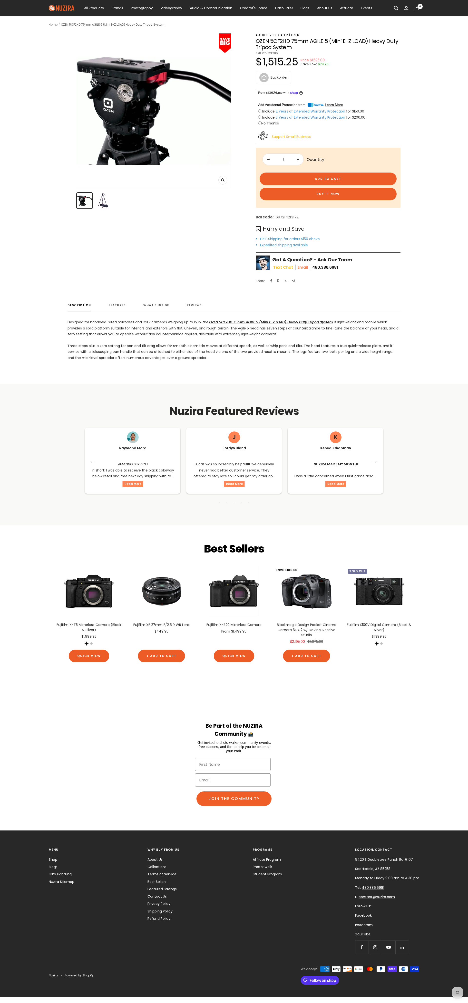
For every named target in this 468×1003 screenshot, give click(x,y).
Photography (142, 8)
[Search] (396, 8)
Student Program (267, 874)
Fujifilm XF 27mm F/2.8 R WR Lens (161, 624)
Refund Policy (158, 918)
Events (366, 8)
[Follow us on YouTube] (388, 947)
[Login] (406, 8)
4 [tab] (241, 502)
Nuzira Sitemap (61, 881)
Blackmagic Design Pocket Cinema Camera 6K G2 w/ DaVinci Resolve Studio (306, 629)
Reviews (194, 305)
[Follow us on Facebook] (362, 947)
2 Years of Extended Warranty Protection (311, 111)
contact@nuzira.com (377, 896)
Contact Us (157, 896)
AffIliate (346, 8)
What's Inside (156, 305)
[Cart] (416, 8)
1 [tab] (219, 502)
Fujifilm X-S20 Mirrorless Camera (234, 624)
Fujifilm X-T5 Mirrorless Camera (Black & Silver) (89, 627)
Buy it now (328, 194)
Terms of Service (161, 874)
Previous (93, 460)
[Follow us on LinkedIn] (402, 947)
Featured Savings (162, 889)
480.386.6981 (325, 267)
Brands (117, 8)
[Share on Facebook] (271, 281)
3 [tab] (234, 502)
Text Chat (283, 267)
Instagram (364, 924)
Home (53, 24)
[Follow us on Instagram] (375, 947)
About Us (324, 8)
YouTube (362, 934)
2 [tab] (226, 502)
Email (302, 267)
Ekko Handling (60, 874)
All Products (94, 8)
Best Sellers (156, 881)
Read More (133, 484)
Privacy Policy (158, 903)
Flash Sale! (284, 8)
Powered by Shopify (79, 975)
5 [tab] (248, 502)
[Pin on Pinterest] (278, 281)
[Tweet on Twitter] (285, 281)
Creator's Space (253, 8)
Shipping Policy (160, 911)
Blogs (305, 8)
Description (79, 305)
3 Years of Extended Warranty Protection (311, 117)
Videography (171, 8)
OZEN (295, 35)
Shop (53, 859)
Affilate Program (267, 859)
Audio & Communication (211, 8)
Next (374, 460)
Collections (156, 866)
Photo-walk (262, 866)
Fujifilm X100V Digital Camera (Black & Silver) (379, 627)
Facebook (363, 915)
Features (117, 305)
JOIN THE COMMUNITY (234, 798)
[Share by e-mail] (293, 281)
